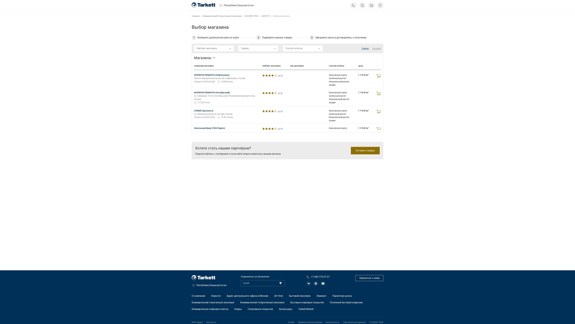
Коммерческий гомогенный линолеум (213, 302)
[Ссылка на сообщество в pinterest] (315, 283)
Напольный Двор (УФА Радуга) (209, 128)
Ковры (238, 309)
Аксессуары (285, 309)
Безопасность (333, 322)
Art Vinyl (278, 295)
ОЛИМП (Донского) (203, 111)
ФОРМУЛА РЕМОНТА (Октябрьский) (212, 92)
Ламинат (321, 295)
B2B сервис (197, 322)
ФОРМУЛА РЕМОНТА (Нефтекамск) (212, 75)
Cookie (291, 322)
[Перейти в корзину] (371, 5)
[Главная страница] (203, 4)
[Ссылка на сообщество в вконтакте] (308, 283)
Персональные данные (354, 322)
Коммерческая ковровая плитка (210, 309)
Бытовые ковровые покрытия (307, 302)
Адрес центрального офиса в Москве (247, 295)
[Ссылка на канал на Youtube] (323, 283)
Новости (216, 295)
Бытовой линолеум (299, 295)
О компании (198, 295)
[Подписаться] (280, 283)
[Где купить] (362, 5)
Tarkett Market (306, 309)
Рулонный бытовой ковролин (346, 302)
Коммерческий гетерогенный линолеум (262, 302)
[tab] (365, 48)
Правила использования (310, 322)
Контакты (211, 322)
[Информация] (353, 5)
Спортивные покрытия (260, 309)
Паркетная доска (342, 295)
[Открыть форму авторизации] (380, 5)
